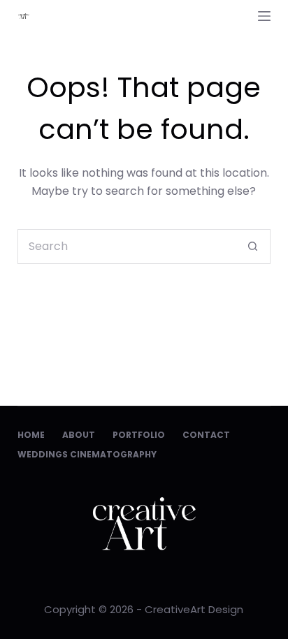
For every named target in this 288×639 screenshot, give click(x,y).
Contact (206, 435)
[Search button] (253, 246)
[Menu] (264, 16)
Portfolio (139, 435)
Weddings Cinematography (87, 454)
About (78, 435)
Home (31, 435)
